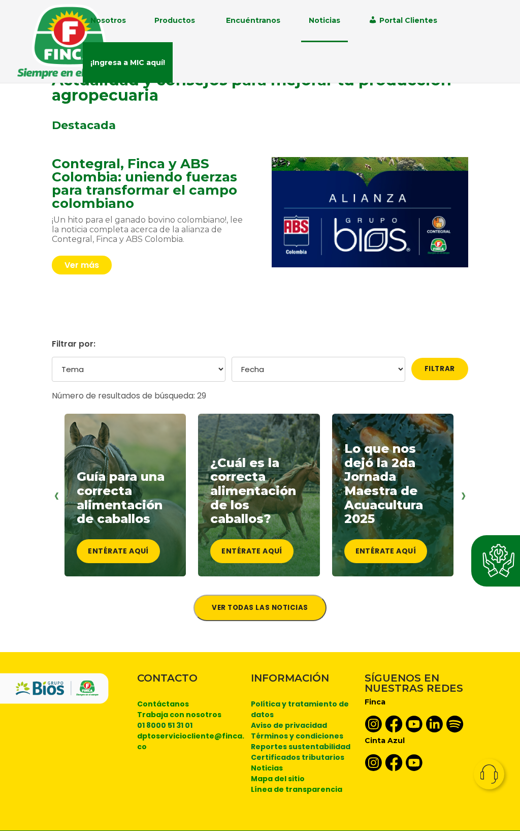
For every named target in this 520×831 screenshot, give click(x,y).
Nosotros (108, 20)
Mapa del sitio (278, 779)
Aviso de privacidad (289, 725)
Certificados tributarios (297, 757)
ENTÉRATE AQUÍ (118, 551)
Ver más (81, 265)
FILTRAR (440, 369)
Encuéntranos (253, 20)
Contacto (489, 774)
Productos (174, 20)
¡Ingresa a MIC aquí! (127, 62)
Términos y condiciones (297, 736)
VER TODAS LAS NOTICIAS (260, 607)
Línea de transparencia (296, 789)
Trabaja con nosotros (179, 715)
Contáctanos (163, 704)
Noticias (324, 20)
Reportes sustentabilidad (300, 747)
